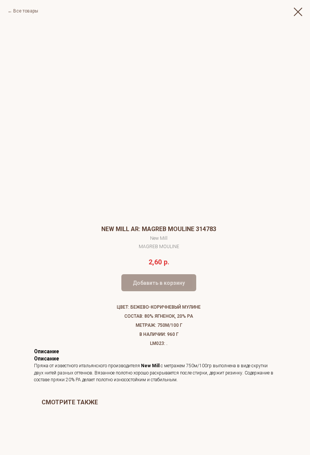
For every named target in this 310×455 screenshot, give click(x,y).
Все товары (25, 11)
